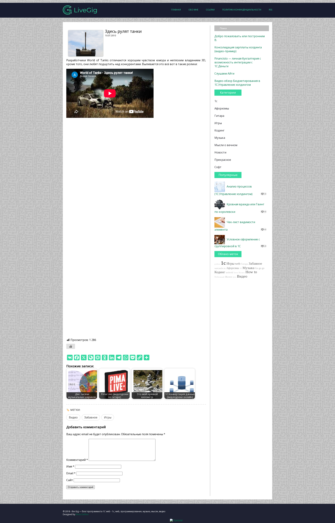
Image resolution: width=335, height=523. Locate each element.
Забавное (90, 417)
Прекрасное (222, 160)
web (237, 263)
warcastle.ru (220, 268)
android (229, 272)
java (234, 277)
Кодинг (219, 130)
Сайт (69, 480)
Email (71, 473)
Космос (242, 273)
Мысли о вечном (225, 145)
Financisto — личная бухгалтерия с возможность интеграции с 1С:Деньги (237, 62)
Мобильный (219, 277)
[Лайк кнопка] (70, 346)
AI (241, 268)
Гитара (219, 116)
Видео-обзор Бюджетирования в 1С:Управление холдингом (237, 83)
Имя (70, 466)
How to (251, 272)
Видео (73, 417)
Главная (176, 9)
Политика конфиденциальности (241, 9)
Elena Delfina (82, 514)
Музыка (219, 138)
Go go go (259, 268)
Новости (220, 152)
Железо (228, 277)
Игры (107, 417)
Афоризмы (221, 108)
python (217, 264)
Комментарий (77, 460)
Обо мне (193, 9)
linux (236, 273)
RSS (270, 9)
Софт (217, 167)
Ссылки (210, 9)
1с (215, 101)
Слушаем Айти (224, 73)
